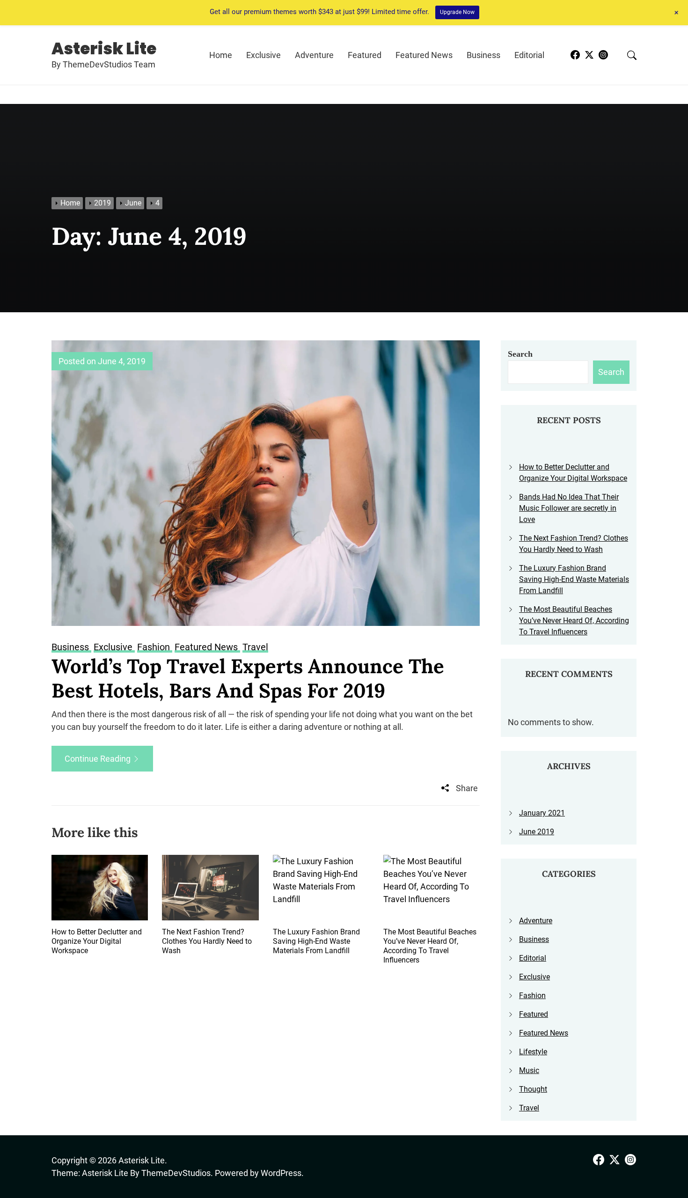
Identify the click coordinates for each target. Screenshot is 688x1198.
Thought (533, 1089)
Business (483, 55)
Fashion (532, 995)
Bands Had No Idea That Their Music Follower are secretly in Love (569, 508)
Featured (364, 55)
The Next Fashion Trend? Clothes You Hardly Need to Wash (207, 941)
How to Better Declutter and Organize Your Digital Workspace (96, 941)
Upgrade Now (457, 12)
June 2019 (536, 831)
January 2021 (542, 812)
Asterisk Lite (103, 48)
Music (529, 1070)
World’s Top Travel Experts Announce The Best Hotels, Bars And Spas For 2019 (247, 679)
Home (220, 55)
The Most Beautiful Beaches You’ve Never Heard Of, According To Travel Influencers (429, 945)
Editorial (529, 55)
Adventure (314, 55)
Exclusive (263, 55)
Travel (529, 1107)
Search (520, 354)
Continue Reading (98, 759)
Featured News (424, 55)
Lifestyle (533, 1051)
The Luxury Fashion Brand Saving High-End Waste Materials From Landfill (316, 941)
